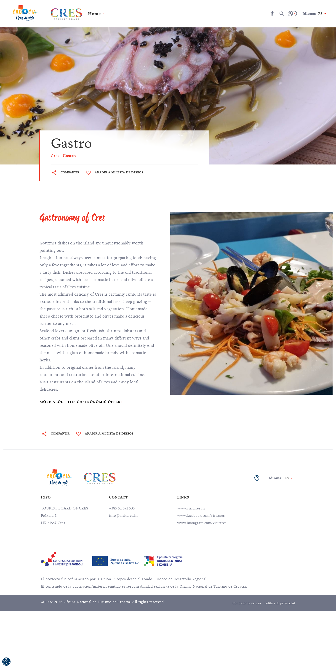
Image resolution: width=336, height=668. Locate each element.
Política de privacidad (279, 603)
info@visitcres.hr (123, 515)
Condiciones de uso (246, 603)
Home (94, 13)
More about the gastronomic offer (80, 402)
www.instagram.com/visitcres (202, 523)
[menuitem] (62, 559)
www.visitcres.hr (191, 508)
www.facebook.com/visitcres (201, 515)
